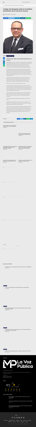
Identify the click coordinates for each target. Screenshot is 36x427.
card (9, 115)
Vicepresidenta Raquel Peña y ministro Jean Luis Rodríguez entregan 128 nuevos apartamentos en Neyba (10, 147)
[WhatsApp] (4, 65)
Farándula (10, 421)
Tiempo (27, 421)
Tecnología (23, 421)
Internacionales (12, 420)
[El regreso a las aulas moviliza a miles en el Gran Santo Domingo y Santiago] (25, 155)
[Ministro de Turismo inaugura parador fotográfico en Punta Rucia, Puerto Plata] (10, 155)
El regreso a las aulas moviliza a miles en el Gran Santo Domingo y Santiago (25, 160)
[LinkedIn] (4, 62)
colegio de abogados (14, 115)
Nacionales (5, 306)
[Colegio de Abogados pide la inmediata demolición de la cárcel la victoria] (18, 53)
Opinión (18, 421)
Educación (25, 420)
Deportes (29, 420)
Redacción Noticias (8, 14)
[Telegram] (4, 64)
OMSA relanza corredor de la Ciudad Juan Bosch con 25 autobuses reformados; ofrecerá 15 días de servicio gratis (25, 147)
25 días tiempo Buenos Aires (25, 2)
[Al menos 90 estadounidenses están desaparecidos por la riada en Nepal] (25, 128)
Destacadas (5, 349)
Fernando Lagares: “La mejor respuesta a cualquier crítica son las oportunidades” (9, 126)
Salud (21, 420)
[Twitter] (4, 60)
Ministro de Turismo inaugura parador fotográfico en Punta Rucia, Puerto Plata (9, 160)
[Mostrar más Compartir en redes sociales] (32, 18)
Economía (17, 420)
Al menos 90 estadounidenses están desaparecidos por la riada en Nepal (24, 134)
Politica (14, 421)
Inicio (3, 5)
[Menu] (3, 2)
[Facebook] (4, 58)
